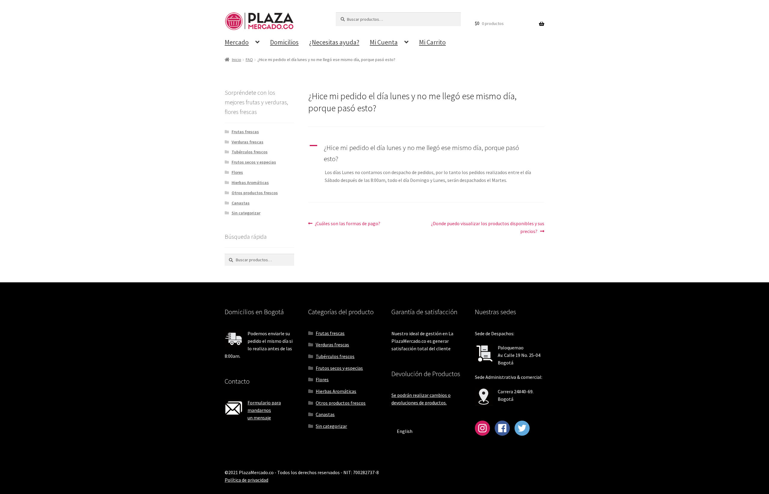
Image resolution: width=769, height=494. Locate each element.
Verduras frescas (247, 142)
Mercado (237, 42)
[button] (426, 153)
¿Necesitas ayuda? (334, 42)
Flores (237, 172)
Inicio (236, 59)
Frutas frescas (245, 131)
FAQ (249, 59)
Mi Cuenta (384, 42)
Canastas (241, 203)
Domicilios (284, 42)
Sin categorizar (246, 213)
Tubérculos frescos (250, 152)
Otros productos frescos (255, 192)
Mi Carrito (432, 42)
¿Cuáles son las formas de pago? (347, 223)
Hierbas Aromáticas (250, 182)
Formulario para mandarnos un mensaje (264, 410)
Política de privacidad (246, 480)
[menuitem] (404, 431)
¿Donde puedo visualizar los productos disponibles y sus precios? (487, 227)
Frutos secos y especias (254, 162)
